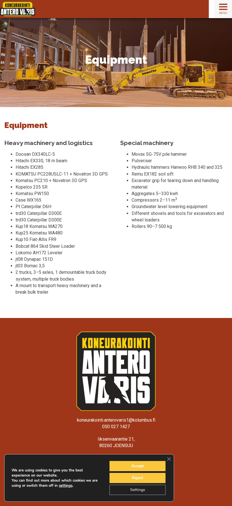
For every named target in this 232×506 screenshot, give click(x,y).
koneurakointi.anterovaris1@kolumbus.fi (116, 420)
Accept (137, 466)
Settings (137, 489)
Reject (137, 478)
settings (65, 485)
